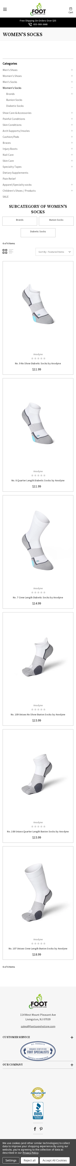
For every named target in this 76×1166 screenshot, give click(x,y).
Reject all (30, 1160)
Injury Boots (10, 148)
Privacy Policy (30, 1152)
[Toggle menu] (5, 9)
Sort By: (43, 251)
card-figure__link (38, 306)
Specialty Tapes (12, 166)
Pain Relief (9, 178)
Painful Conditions (14, 119)
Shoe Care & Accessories (17, 113)
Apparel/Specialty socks (17, 184)
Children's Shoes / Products (19, 190)
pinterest (41, 1129)
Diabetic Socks (15, 106)
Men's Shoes (10, 70)
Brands (10, 94)
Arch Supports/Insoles (16, 131)
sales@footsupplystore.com (38, 1026)
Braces (7, 142)
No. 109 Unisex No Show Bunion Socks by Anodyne (38, 714)
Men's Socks (10, 82)
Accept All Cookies (55, 1160)
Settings (10, 1160)
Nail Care (8, 154)
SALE (6, 196)
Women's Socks (12, 88)
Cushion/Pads (11, 136)
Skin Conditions (12, 125)
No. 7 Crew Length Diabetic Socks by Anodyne (38, 597)
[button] (38, 63)
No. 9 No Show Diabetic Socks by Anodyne (38, 363)
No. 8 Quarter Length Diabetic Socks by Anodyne (38, 480)
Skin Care (8, 160)
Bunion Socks (14, 100)
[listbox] (60, 252)
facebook (35, 1129)
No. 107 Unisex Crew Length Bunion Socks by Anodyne (38, 948)
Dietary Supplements (15, 172)
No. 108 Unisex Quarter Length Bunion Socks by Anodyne (38, 831)
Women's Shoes (12, 76)
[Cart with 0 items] (70, 7)
